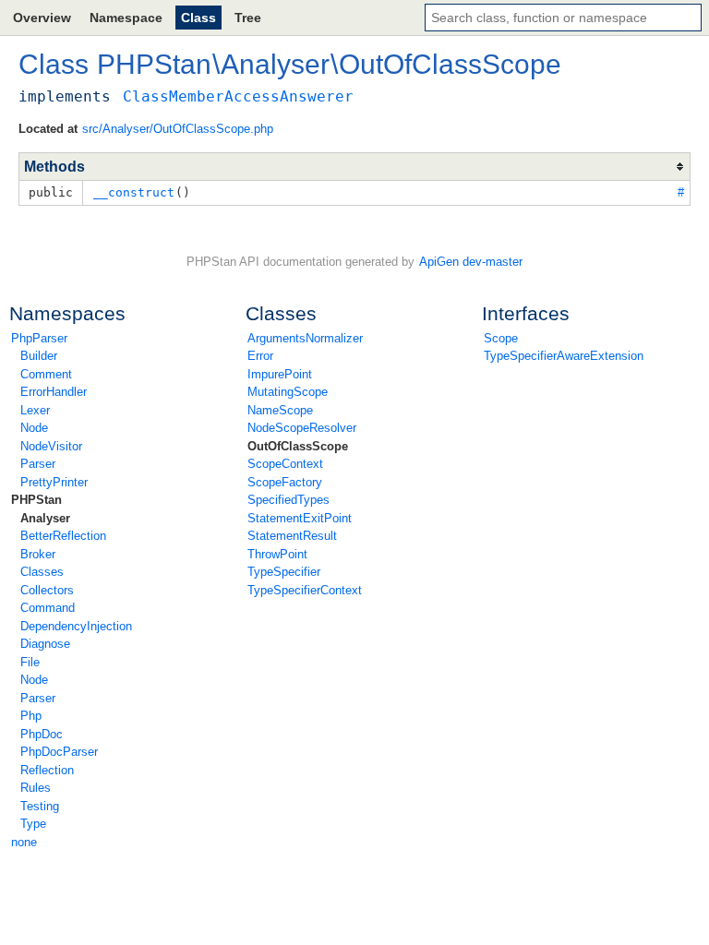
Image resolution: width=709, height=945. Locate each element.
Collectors (47, 590)
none (24, 842)
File (30, 662)
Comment (46, 374)
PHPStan (36, 500)
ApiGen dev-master (471, 262)
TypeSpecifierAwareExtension (563, 356)
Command (47, 608)
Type (33, 824)
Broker (37, 554)
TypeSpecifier (283, 572)
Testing (39, 806)
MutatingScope (287, 392)
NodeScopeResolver (301, 428)
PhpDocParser (59, 752)
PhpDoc (41, 734)
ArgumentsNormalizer (305, 338)
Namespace (126, 17)
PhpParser (39, 338)
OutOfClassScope (297, 446)
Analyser (45, 518)
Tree (247, 17)
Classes (42, 572)
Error (260, 356)
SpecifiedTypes (288, 500)
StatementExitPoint (299, 518)
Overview (42, 17)
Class (198, 17)
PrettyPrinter (54, 482)
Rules (35, 788)
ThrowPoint (277, 554)
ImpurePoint (279, 374)
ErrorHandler (53, 392)
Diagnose (45, 644)
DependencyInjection (76, 626)
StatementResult (292, 536)
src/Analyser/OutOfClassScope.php (177, 129)
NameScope (280, 410)
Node (34, 428)
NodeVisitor (51, 446)
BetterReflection (63, 536)
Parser (37, 464)
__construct (133, 192)
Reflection (47, 770)
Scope (501, 338)
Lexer (35, 410)
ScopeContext (285, 464)
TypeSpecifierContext (304, 590)
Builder (38, 356)
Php (31, 716)
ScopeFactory (284, 482)
